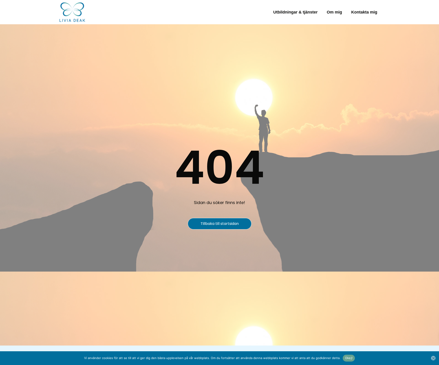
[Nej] (433, 358)
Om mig (334, 12)
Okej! (349, 358)
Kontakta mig (364, 12)
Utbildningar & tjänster (295, 12)
